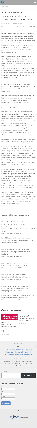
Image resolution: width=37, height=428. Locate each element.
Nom (3, 391)
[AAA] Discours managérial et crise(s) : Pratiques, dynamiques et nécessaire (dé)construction (9, 326)
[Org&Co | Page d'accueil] (3, 2)
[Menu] (34, 2)
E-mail (3, 396)
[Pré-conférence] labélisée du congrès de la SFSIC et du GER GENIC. (26, 318)
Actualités (4, 7)
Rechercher (6, 371)
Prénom (4, 387)
